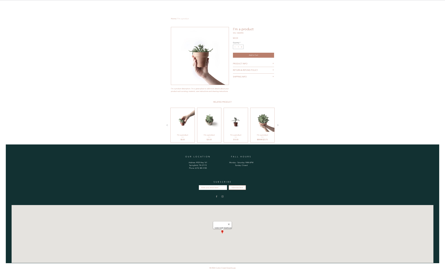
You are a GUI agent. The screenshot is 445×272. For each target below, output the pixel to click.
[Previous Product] (167, 125)
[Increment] (241, 47)
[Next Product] (278, 125)
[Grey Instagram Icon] (222, 196)
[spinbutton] (238, 47)
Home (173, 18)
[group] (222, 125)
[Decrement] (234, 47)
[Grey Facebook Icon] (216, 196)
